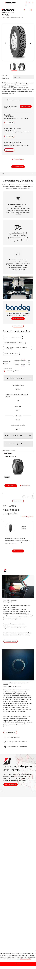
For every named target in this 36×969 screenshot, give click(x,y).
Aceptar (18, 964)
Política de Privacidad (23, 959)
